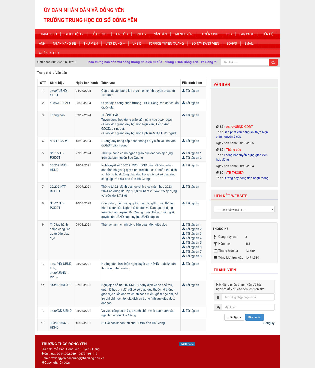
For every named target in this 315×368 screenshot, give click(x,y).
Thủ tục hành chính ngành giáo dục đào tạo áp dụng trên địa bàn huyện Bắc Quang (137, 155)
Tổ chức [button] (98, 34)
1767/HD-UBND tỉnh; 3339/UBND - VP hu (60, 270)
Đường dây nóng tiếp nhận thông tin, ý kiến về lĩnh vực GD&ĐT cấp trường (244, 175)
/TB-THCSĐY (59, 141)
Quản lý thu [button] (49, 53)
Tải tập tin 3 (193, 233)
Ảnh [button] (42, 43)
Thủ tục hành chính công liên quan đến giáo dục (60, 231)
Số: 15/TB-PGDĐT (57, 155)
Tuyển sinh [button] (209, 34)
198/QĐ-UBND (60, 103)
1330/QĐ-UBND (61, 310)
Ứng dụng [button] (114, 43)
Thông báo (57, 115)
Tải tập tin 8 (193, 256)
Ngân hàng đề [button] (64, 43)
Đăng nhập (254, 317)
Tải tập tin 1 (193, 153)
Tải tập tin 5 (193, 242)
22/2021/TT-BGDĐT (58, 188)
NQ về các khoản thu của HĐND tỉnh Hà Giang (133, 323)
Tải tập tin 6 (193, 247)
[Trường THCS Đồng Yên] (138, 14)
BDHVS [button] (232, 43)
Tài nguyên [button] (183, 34)
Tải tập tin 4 (193, 238)
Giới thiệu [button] (73, 34)
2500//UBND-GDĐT (239, 121)
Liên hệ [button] (267, 34)
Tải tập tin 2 (193, 157)
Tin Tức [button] (122, 34)
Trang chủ (48, 34)
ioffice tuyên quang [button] (166, 43)
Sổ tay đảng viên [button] (205, 43)
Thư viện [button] (91, 43)
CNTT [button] (139, 34)
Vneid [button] (136, 43)
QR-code (188, 344)
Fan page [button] (246, 34)
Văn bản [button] (160, 34)
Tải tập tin (192, 90)
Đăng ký (268, 323)
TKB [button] (229, 34)
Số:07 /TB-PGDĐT (57, 205)
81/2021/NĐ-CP (60, 285)
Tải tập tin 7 (193, 251)
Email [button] (249, 43)
